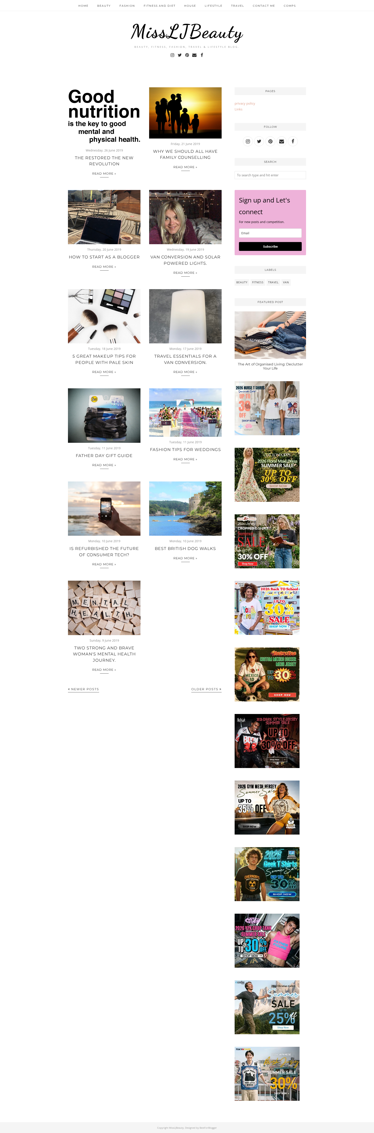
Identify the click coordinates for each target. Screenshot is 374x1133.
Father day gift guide (104, 455)
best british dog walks (185, 548)
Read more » (104, 173)
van (286, 282)
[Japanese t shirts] (267, 1099)
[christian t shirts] (267, 1033)
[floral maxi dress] (267, 500)
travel (273, 282)
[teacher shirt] (267, 633)
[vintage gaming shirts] (267, 767)
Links (238, 109)
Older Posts (204, 689)
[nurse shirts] (267, 434)
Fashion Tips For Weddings (185, 449)
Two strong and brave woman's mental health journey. (104, 654)
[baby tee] (267, 966)
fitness (258, 282)
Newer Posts (85, 689)
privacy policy (245, 103)
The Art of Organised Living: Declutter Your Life (270, 366)
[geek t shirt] (267, 900)
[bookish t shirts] (267, 567)
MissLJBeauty (187, 31)
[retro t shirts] (267, 700)
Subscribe (270, 246)
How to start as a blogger (104, 257)
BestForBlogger (208, 1127)
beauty (242, 282)
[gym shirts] (267, 833)
